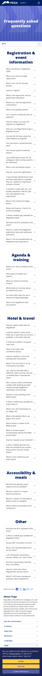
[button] (21, 70)
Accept (21, 661)
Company (8, 626)
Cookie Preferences (21, 671)
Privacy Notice (14, 654)
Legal (6, 645)
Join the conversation (12, 621)
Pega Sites (8, 631)
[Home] (10, 2)
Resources (8, 636)
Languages (8, 641)
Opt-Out (21, 666)
